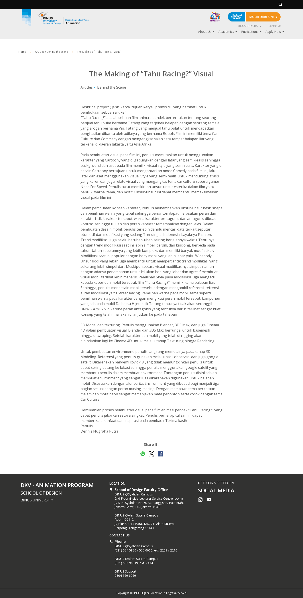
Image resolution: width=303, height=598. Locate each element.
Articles (87, 87)
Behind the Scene (111, 87)
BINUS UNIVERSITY (249, 26)
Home (22, 52)
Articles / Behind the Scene (51, 52)
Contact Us (274, 26)
